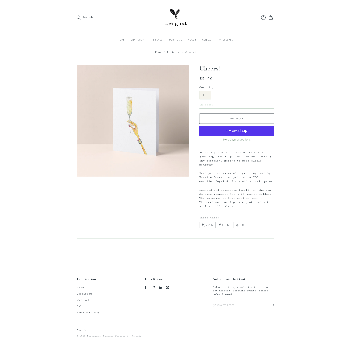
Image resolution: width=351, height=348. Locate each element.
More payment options (236, 140)
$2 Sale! (158, 39)
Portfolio (175, 39)
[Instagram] (153, 288)
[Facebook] (145, 288)
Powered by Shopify (128, 335)
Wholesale (226, 39)
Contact (207, 39)
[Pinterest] (167, 288)
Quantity (206, 87)
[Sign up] (271, 305)
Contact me (85, 293)
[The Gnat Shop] (175, 17)
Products (173, 52)
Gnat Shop (137, 39)
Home (121, 39)
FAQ (79, 306)
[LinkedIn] (160, 288)
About (192, 39)
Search (81, 330)
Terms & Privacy (88, 312)
